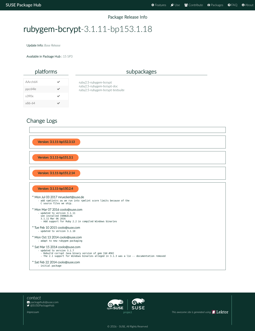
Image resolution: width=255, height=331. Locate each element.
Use (177, 5)
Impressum (33, 312)
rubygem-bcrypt (52, 29)
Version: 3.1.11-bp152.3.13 (56, 142)
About (248, 5)
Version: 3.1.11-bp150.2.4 (55, 188)
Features (160, 5)
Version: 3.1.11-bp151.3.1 (55, 157)
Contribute (195, 5)
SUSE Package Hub (23, 5)
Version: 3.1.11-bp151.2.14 (56, 173)
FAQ (233, 5)
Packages (216, 5)
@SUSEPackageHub (41, 305)
